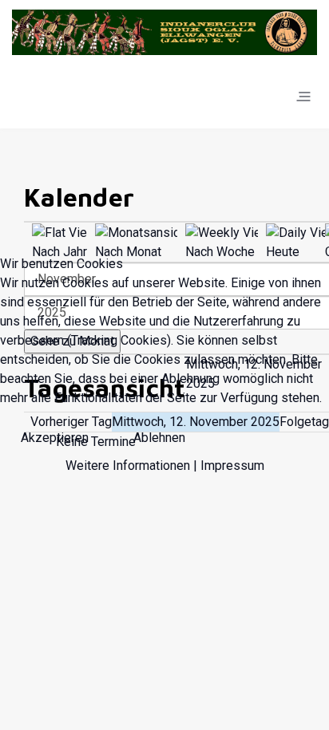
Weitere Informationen (127, 465)
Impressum (232, 465)
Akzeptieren (55, 437)
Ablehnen (159, 437)
